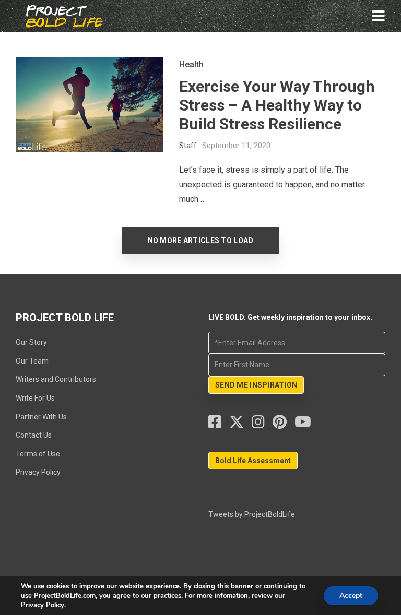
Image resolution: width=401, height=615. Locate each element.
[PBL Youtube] (302, 424)
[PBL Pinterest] (283, 424)
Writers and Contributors (56, 379)
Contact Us (34, 435)
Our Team (32, 361)
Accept (350, 595)
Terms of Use (38, 454)
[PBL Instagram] (262, 424)
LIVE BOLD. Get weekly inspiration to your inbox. (290, 317)
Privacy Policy (38, 472)
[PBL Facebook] (218, 424)
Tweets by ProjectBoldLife (251, 514)
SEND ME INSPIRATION (256, 385)
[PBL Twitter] (240, 424)
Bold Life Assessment (253, 460)
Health (191, 64)
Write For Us (35, 398)
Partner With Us (41, 417)
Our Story (31, 342)
